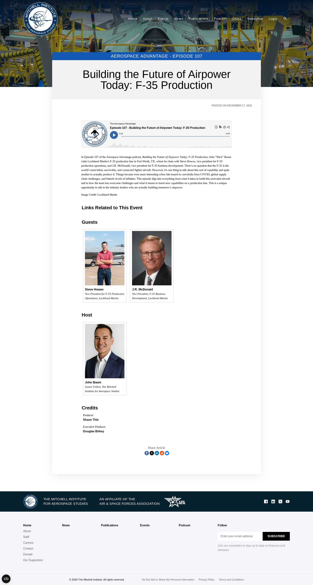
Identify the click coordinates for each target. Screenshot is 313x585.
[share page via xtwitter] (152, 453)
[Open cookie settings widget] (6, 578)
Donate (28, 554)
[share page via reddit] (162, 453)
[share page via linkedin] (157, 453)
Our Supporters (33, 560)
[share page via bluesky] (167, 453)
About (27, 531)
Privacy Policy (206, 579)
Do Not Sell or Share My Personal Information (168, 579)
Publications (109, 525)
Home (27, 525)
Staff (26, 536)
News (66, 525)
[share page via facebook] (147, 453)
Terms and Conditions (231, 579)
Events (145, 525)
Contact (28, 548)
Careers (28, 542)
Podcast (184, 525)
